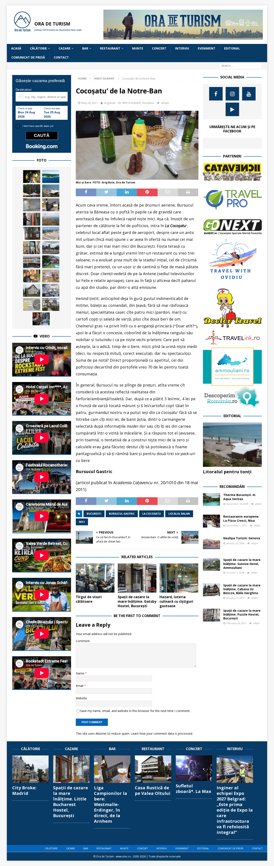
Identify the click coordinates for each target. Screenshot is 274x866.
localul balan (179, 513)
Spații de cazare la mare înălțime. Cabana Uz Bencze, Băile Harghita (242, 589)
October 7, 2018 (235, 572)
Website (81, 698)
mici (82, 522)
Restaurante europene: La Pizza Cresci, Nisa (241, 518)
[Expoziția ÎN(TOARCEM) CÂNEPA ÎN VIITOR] (31, 304)
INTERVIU (182, 48)
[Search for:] (240, 65)
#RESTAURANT (131, 103)
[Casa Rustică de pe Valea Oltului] (153, 769)
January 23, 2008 (235, 543)
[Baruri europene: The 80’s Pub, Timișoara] (50, 304)
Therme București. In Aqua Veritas (239, 497)
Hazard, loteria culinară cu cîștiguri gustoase (176, 601)
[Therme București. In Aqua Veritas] (211, 499)
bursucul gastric (122, 513)
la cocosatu (151, 513)
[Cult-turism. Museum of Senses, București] (50, 276)
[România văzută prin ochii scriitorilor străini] (41, 318)
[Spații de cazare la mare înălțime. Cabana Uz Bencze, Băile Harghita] (211, 589)
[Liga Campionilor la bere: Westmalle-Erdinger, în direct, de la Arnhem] (112, 769)
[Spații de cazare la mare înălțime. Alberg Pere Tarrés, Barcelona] (31, 204)
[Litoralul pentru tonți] (232, 445)
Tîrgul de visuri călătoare (89, 599)
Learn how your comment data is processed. (162, 733)
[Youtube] (249, 93)
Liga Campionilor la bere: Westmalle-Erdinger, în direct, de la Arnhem (110, 804)
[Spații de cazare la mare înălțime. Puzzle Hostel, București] (211, 615)
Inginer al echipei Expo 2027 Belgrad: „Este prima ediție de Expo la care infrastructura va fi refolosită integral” (235, 810)
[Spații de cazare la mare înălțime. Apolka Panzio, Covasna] (31, 290)
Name (80, 673)
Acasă (16, 48)
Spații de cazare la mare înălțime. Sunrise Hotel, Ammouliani (242, 563)
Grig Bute (110, 103)
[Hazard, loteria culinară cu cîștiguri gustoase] (178, 578)
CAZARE (64, 48)
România (148, 103)
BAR (85, 48)
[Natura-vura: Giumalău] (50, 219)
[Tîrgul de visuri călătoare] (95, 578)
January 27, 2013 (235, 597)
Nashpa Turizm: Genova (241, 538)
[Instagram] (232, 93)
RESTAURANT (110, 48)
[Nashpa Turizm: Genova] (211, 542)
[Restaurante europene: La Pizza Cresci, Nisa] (211, 521)
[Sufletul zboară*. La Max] (194, 768)
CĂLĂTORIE (38, 48)
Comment (83, 641)
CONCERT (159, 48)
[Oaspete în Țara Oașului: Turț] (31, 233)
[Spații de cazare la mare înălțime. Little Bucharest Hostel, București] (71, 769)
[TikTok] (232, 109)
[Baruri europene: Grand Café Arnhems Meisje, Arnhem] (50, 204)
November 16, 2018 (237, 503)
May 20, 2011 (89, 103)
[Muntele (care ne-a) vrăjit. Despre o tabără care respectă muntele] (31, 190)
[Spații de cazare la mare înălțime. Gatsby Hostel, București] (137, 578)
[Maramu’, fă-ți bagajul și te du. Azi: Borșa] (50, 290)
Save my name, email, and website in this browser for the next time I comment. (135, 711)
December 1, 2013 (236, 525)
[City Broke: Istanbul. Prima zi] (50, 247)
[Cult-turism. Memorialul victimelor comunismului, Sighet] (31, 247)
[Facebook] (216, 93)
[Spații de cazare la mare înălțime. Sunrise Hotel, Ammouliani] (211, 564)
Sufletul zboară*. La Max (193, 788)
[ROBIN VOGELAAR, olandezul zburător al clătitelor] (31, 276)
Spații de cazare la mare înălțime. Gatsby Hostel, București (137, 601)
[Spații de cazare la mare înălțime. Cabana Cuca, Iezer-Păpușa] (50, 261)
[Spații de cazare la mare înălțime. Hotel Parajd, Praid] (31, 261)
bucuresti (94, 513)
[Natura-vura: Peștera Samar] (31, 176)
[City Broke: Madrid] (30, 769)
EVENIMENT (206, 48)
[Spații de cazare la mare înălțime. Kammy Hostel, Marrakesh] (31, 219)
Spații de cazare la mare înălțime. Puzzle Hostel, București (242, 614)
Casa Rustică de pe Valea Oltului (152, 790)
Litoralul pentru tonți (227, 472)
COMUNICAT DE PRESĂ (28, 57)
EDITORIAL (232, 48)
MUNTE (137, 48)
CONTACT (61, 57)
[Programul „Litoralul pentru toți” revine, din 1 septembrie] (50, 233)
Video (45, 336)
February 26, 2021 (236, 623)
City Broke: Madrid (24, 790)
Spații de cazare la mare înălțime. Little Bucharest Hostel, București (70, 801)
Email (80, 686)
